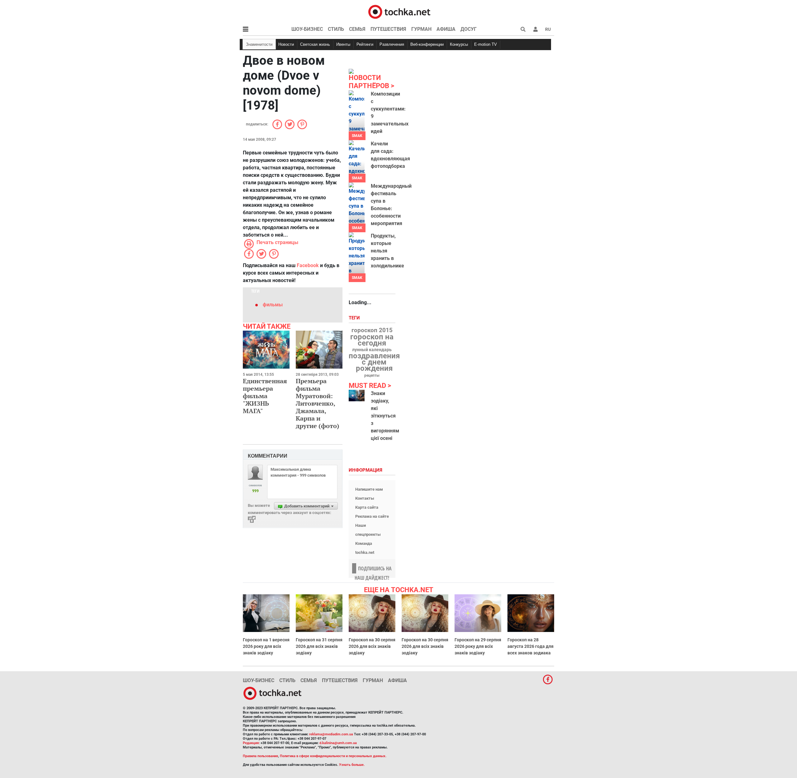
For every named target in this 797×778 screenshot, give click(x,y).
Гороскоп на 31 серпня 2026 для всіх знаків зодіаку (319, 646)
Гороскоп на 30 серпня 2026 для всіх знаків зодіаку (372, 646)
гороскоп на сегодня (372, 340)
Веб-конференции (427, 44)
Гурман (421, 29)
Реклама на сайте (372, 516)
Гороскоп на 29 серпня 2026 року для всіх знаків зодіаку (478, 646)
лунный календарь (372, 350)
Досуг (468, 29)
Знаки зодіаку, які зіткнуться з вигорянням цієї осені (385, 415)
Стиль (336, 29)
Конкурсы (459, 44)
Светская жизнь (315, 44)
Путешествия (388, 29)
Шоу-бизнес (307, 29)
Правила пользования (260, 756)
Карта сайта (366, 507)
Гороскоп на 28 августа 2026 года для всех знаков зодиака (530, 646)
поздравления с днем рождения (374, 362)
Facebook (308, 265)
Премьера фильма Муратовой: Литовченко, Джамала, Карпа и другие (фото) (317, 403)
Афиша (445, 29)
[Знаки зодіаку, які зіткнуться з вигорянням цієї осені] (357, 395)
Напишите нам (369, 489)
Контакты (364, 498)
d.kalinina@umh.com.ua (338, 743)
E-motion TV (485, 44)
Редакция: (251, 743)
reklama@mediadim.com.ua (331, 734)
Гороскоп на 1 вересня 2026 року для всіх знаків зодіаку (266, 646)
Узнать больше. (352, 765)
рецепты (372, 375)
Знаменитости (259, 44)
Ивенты (343, 44)
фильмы (273, 305)
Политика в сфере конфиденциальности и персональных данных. (333, 756)
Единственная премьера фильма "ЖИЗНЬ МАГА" (265, 396)
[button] (535, 29)
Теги (355, 318)
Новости (286, 44)
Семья (357, 29)
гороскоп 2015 (372, 330)
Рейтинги (364, 44)
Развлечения (392, 44)
